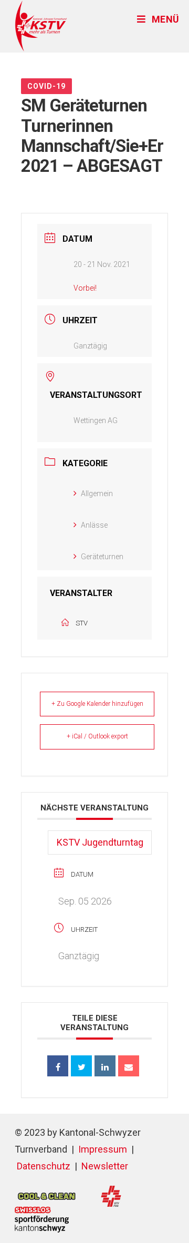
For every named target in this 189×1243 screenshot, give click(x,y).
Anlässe (94, 525)
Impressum (102, 1149)
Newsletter (104, 1166)
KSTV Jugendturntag (100, 842)
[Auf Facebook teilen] (57, 1065)
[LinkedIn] (105, 1065)
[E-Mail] (128, 1065)
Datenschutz (43, 1166)
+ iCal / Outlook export (97, 736)
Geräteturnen (102, 556)
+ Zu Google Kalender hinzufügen (97, 703)
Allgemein (97, 493)
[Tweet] (81, 1065)
